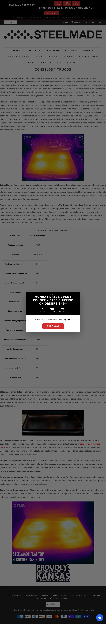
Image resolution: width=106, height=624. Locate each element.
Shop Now (53, 326)
